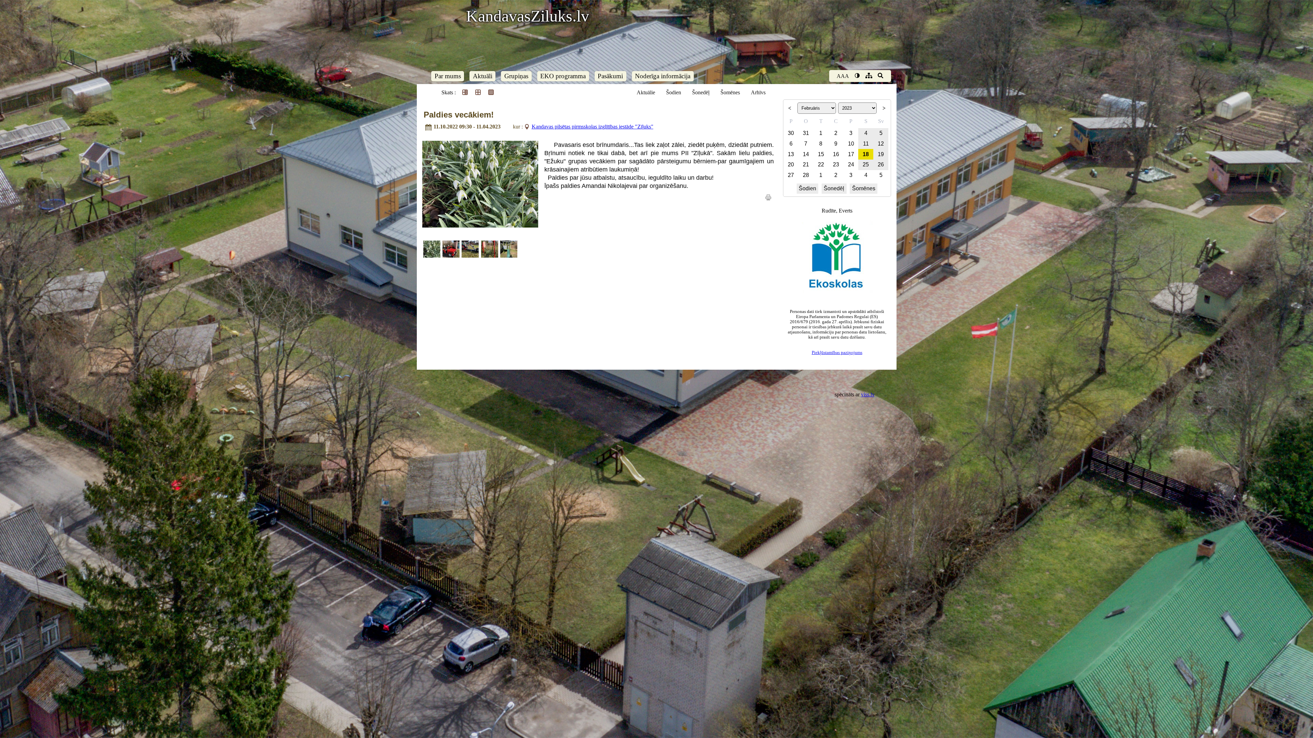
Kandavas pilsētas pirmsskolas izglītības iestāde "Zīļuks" (592, 126)
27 (791, 175)
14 (806, 154)
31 (806, 133)
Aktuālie (646, 92)
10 (851, 144)
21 (806, 164)
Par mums (448, 76)
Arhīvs (758, 92)
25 (866, 164)
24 (851, 164)
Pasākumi (610, 76)
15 (821, 154)
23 (836, 164)
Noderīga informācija (662, 76)
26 (881, 164)
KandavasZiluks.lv (527, 16)
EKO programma (563, 76)
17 (851, 154)
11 (866, 144)
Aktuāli (482, 76)
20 (791, 164)
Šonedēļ (700, 92)
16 (836, 154)
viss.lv (868, 394)
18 (866, 154)
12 (881, 144)
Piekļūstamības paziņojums (837, 352)
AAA (843, 76)
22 (821, 164)
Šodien (673, 92)
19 (881, 154)
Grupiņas (516, 76)
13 (791, 154)
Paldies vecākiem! (459, 114)
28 (806, 175)
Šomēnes (730, 92)
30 (791, 133)
